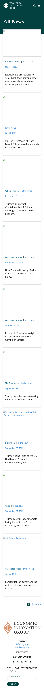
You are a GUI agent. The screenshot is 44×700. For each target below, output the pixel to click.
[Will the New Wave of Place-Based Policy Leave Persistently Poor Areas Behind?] (22, 97)
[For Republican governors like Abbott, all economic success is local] (14, 538)
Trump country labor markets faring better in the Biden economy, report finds (21, 522)
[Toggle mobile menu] (39, 5)
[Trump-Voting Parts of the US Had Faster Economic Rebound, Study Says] (22, 412)
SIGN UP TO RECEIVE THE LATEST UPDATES (22, 670)
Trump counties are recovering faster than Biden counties (21, 398)
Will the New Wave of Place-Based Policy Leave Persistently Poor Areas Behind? (22, 144)
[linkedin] (30, 661)
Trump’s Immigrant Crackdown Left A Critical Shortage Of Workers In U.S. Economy (20, 208)
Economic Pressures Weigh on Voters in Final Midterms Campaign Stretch (21, 336)
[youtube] (26, 661)
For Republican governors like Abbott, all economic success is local (21, 585)
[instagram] (22, 661)
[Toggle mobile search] (34, 5)
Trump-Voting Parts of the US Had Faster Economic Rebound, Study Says (21, 459)
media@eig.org (22, 647)
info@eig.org (22, 644)
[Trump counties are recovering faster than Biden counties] (22, 352)
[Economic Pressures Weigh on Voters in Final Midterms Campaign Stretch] (22, 289)
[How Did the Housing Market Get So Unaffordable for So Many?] (22, 226)
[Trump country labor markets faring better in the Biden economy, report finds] (22, 475)
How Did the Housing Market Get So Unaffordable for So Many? (21, 273)
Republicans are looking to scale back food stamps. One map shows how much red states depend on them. (20, 79)
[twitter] (18, 661)
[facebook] (13, 661)
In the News (28, 61)
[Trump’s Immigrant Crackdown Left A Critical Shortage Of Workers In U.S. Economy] (22, 160)
